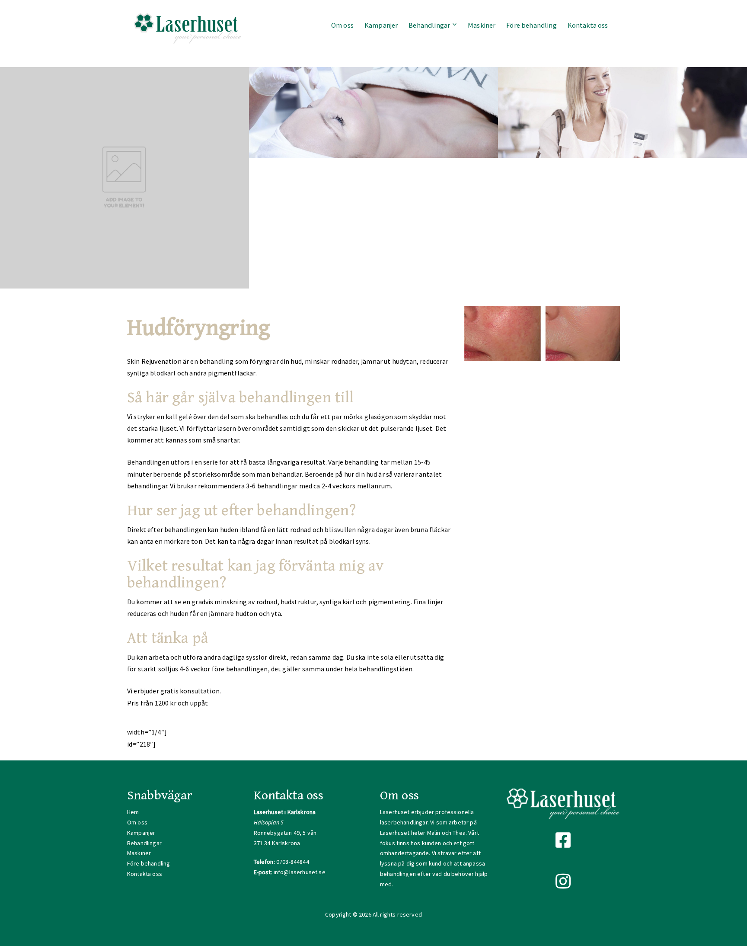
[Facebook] (563, 840)
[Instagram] (563, 881)
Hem (133, 812)
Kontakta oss (588, 25)
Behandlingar (429, 25)
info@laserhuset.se (300, 872)
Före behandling (531, 25)
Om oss (342, 25)
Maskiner (481, 25)
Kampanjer (381, 25)
